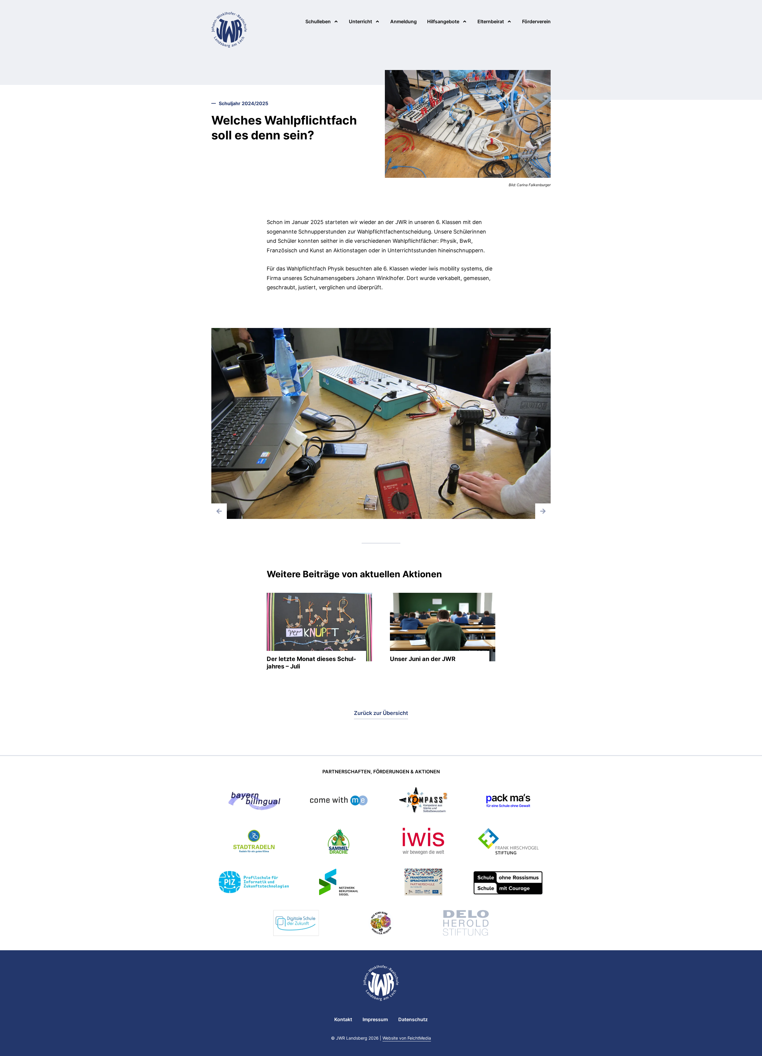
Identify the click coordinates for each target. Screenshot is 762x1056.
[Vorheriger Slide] (219, 511)
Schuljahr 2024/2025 (243, 103)
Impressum (375, 1019)
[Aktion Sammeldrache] (338, 842)
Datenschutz (413, 1019)
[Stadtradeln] (254, 842)
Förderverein (536, 21)
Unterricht (360, 21)
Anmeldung (403, 21)
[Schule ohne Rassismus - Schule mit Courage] (508, 883)
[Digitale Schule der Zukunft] (296, 923)
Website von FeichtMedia (406, 1038)
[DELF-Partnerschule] (423, 883)
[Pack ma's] (508, 801)
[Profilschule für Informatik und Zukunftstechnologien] (254, 883)
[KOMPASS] (423, 801)
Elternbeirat (490, 21)
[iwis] (423, 842)
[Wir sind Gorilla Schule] (381, 923)
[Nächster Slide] (543, 511)
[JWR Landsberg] (229, 30)
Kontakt (343, 1019)
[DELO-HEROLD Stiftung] (466, 923)
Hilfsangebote (443, 21)
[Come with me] (339, 801)
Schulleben (318, 21)
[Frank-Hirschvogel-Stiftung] (508, 842)
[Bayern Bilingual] (253, 801)
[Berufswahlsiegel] (338, 883)
